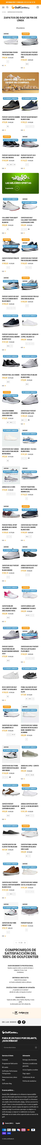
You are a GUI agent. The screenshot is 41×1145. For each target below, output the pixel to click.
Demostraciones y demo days (9, 1078)
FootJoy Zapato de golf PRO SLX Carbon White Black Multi (10, 299)
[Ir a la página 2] (25, 943)
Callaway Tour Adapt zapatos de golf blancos (10, 220)
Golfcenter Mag (7, 1083)
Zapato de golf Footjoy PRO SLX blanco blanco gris (29, 54)
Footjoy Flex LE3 (26, 923)
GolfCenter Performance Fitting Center (9, 1072)
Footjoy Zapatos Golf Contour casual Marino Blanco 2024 (11, 336)
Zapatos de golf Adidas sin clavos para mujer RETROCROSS (10, 451)
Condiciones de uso (29, 1077)
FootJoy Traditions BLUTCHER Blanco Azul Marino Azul (29, 489)
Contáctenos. (20, 972)
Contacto (5, 1060)
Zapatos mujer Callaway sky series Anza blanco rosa (9, 608)
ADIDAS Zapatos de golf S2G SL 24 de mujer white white (29, 806)
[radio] (8, 61)
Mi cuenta (5, 1067)
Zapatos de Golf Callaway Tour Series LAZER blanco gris (29, 220)
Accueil (4, 12)
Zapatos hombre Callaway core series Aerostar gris (10, 413)
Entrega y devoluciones (30, 1060)
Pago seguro (26, 1073)
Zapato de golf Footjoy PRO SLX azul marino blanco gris (29, 527)
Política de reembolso (29, 1081)
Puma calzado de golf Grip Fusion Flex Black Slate (29, 689)
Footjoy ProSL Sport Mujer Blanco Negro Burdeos (9, 527)
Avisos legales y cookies (30, 1070)
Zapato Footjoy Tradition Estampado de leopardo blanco (10, 806)
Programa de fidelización (10, 1063)
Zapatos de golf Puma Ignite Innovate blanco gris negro (10, 768)
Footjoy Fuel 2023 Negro (10, 375)
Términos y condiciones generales (30, 1065)
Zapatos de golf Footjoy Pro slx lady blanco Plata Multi (29, 649)
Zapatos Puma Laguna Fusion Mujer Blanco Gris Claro (29, 847)
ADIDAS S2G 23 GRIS (8, 487)
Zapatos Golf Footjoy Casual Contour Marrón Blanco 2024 (11, 884)
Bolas (23, 1102)
